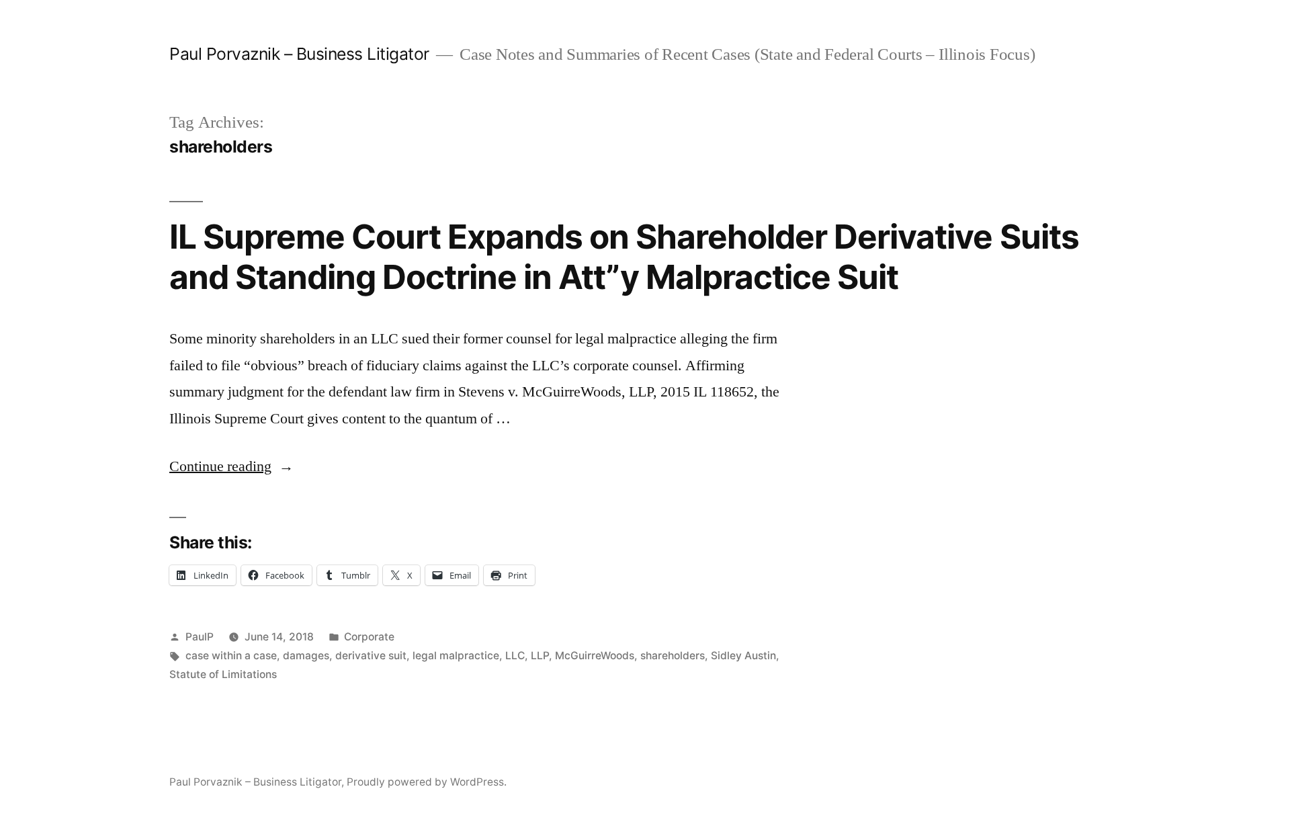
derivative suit (370, 655)
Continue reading (231, 466)
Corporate (369, 636)
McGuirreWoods (594, 655)
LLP (540, 655)
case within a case (231, 655)
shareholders (672, 655)
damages (306, 655)
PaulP (199, 636)
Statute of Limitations (223, 674)
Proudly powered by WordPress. (427, 782)
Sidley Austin (743, 655)
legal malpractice (456, 655)
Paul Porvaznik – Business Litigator (299, 54)
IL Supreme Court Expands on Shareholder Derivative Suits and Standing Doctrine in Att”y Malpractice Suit (624, 256)
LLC (515, 655)
